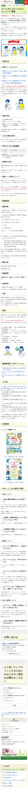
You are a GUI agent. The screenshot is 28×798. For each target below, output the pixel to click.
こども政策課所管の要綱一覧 (10, 772)
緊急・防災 (25, 3)
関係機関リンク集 (8, 732)
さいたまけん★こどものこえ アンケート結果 (14, 780)
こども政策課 (9, 643)
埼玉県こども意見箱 (8, 785)
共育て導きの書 (6, 777)
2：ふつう (6, 691)
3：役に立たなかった (9, 693)
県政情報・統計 (11, 712)
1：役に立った (7, 689)
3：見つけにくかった (9, 700)
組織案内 (21, 712)
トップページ (4, 712)
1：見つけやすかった (9, 697)
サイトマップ (7, 724)
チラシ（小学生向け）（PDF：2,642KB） (14, 456)
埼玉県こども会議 (7, 783)
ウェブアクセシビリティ (9, 726)
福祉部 (4, 643)
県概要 (17, 712)
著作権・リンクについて (9, 730)
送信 (15, 705)
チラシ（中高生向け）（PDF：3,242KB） (14, 482)
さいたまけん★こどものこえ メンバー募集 (13, 769)
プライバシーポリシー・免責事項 (11, 728)
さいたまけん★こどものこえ (10, 774)
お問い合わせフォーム (14, 653)
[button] (17, 2)
